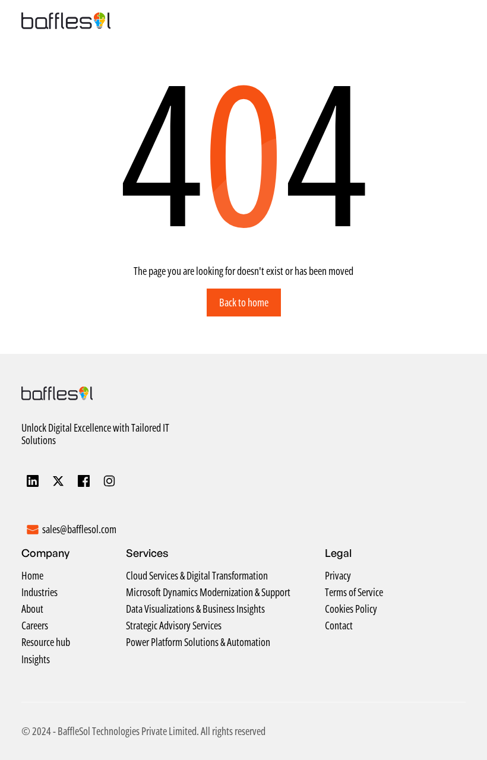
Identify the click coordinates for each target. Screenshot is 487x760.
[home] (65, 20)
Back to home (243, 302)
